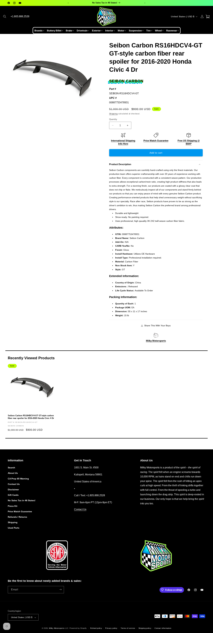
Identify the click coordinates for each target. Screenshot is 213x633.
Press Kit (12, 506)
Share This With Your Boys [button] (157, 325)
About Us (13, 473)
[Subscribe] (60, 589)
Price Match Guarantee (155, 140)
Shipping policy (144, 628)
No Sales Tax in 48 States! (21, 500)
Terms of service (128, 628)
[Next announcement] (144, 3)
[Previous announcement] (68, 3)
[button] (4, 16)
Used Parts (13, 528)
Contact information (163, 628)
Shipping (113, 114)
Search (11, 467)
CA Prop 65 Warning (18, 478)
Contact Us (14, 484)
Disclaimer (13, 489)
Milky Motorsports (156, 340)
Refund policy (96, 628)
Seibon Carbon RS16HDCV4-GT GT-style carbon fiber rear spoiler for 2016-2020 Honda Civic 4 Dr (31, 416)
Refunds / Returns (17, 517)
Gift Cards (13, 495)
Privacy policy (111, 628)
